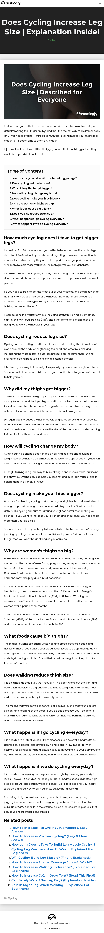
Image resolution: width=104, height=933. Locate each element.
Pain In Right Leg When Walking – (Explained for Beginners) (50, 887)
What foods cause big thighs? (31, 209)
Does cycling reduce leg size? (31, 183)
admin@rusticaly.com (60, 923)
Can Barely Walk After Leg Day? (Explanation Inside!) (53, 880)
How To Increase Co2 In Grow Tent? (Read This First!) (53, 875)
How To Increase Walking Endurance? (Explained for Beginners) (53, 869)
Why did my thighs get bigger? (32, 188)
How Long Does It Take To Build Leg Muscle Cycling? (53, 844)
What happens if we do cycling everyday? (40, 224)
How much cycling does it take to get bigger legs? (44, 178)
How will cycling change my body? (34, 193)
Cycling (52, 40)
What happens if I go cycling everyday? (38, 219)
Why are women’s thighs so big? (33, 203)
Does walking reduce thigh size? (33, 214)
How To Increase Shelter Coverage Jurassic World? (51, 862)
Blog (36, 923)
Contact (44, 923)
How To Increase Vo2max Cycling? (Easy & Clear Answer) (49, 838)
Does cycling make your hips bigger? (36, 198)
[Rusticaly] (10, 3)
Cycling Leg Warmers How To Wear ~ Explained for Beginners (52, 851)
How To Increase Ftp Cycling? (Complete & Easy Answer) (49, 829)
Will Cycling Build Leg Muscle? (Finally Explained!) (51, 858)
